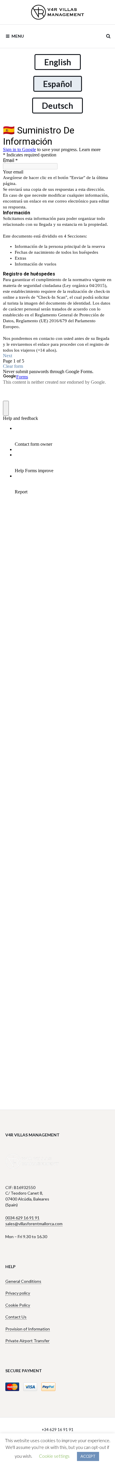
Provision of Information (27, 1328)
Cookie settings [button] (54, 1456)
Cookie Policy (17, 1305)
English (57, 62)
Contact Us (16, 1316)
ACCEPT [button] (88, 1456)
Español (57, 84)
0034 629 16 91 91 (22, 1217)
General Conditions (23, 1281)
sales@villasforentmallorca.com (34, 1223)
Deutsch (57, 106)
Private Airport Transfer (27, 1340)
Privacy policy (17, 1292)
